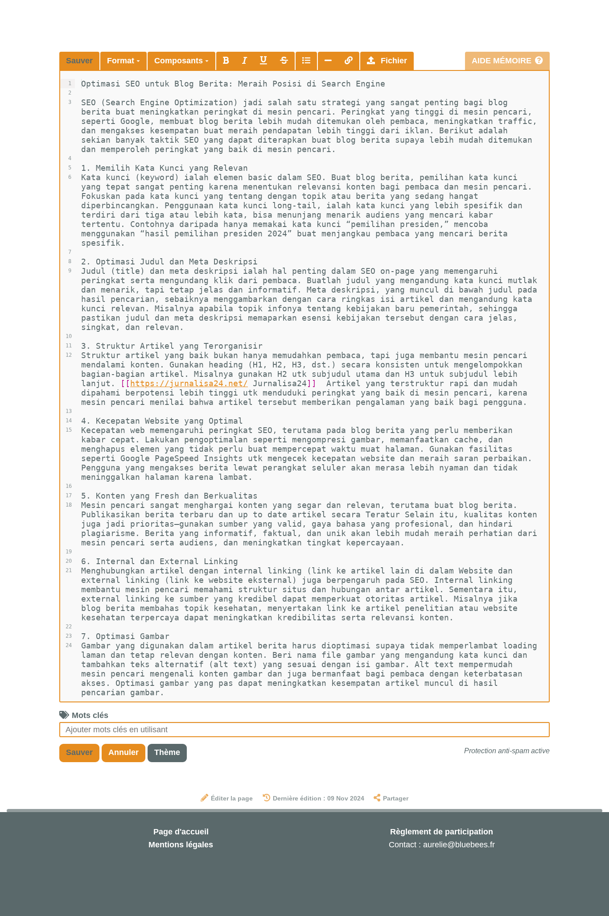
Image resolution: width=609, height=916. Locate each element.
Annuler (123, 752)
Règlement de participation (441, 831)
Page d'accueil (181, 831)
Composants (179, 60)
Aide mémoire (501, 60)
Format (121, 60)
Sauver (79, 60)
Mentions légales (180, 844)
